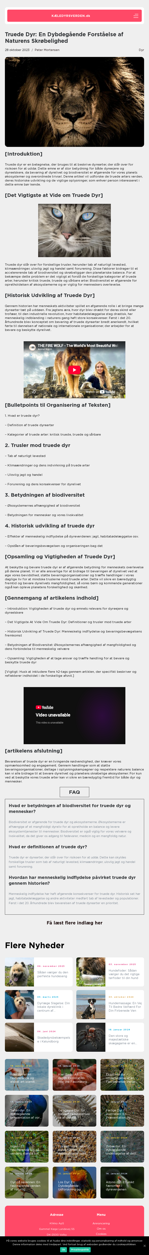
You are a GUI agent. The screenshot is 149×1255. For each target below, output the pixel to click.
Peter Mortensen (47, 50)
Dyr (141, 50)
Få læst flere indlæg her (74, 923)
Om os (101, 1228)
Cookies (101, 1234)
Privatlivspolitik (80, 1249)
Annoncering (101, 1223)
